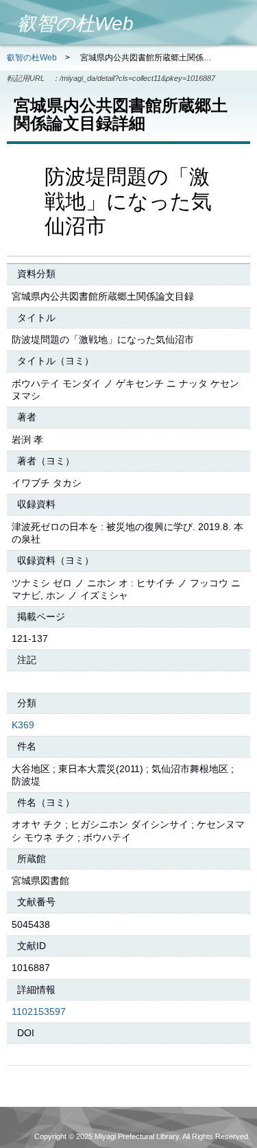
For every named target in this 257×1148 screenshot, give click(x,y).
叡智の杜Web (32, 57)
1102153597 (39, 1011)
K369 (23, 724)
